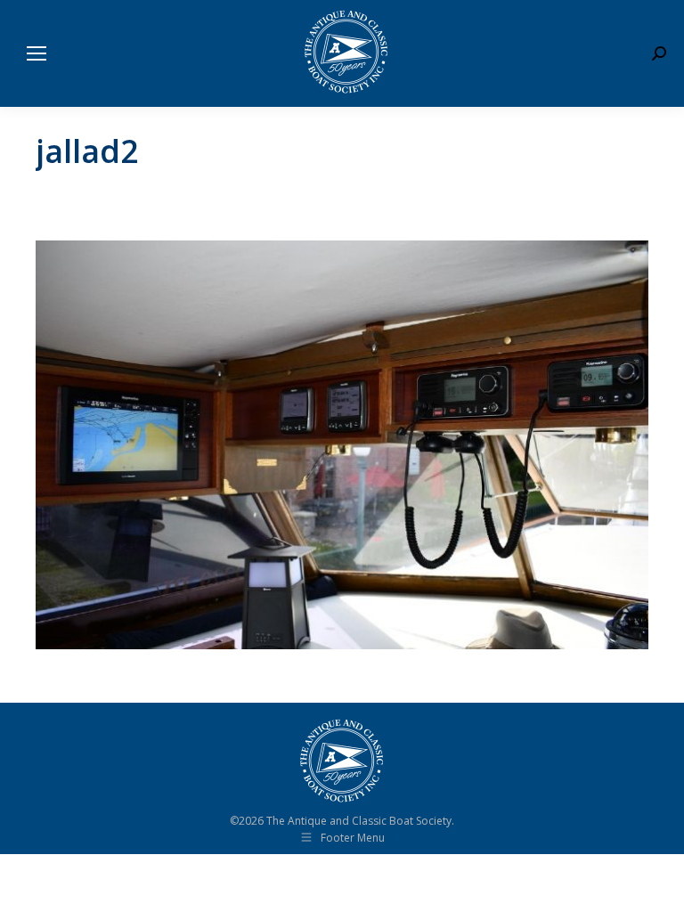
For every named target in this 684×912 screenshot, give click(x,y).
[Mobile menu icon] (36, 53)
